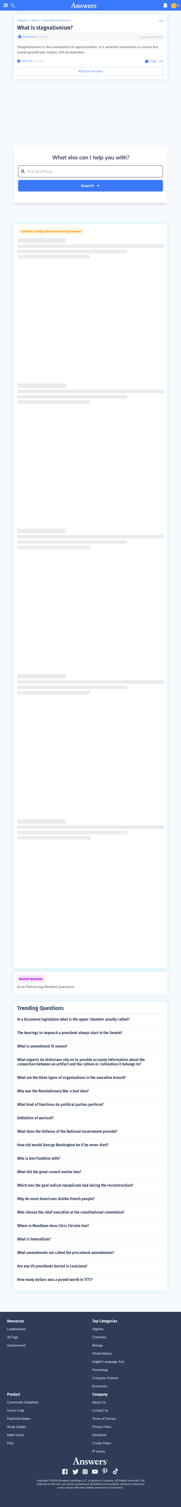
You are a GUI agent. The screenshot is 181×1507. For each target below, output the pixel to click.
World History (102, 1354)
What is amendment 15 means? (42, 1046)
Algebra (97, 1329)
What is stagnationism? (45, 27)
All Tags (12, 1337)
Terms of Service (104, 1419)
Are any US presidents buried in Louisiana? (52, 1266)
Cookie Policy (101, 1443)
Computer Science (105, 1378)
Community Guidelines (23, 1402)
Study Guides (16, 1427)
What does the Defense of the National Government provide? (67, 1131)
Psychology (100, 1370)
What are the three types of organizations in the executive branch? (71, 1077)
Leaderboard (16, 1329)
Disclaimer (99, 1435)
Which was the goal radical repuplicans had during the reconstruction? (75, 1185)
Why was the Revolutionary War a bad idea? (53, 1091)
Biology (97, 1345)
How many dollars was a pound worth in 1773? (55, 1279)
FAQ (10, 1443)
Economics (99, 1386)
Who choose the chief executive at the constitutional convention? (70, 1212)
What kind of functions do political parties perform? (60, 1104)
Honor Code (15, 1411)
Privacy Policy (101, 1427)
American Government (57, 20)
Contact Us (100, 1411)
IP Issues (98, 1451)
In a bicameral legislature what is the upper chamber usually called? (73, 1019)
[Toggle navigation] (6, 5)
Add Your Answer (90, 71)
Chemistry (99, 1337)
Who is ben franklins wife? (38, 1158)
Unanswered (16, 1345)
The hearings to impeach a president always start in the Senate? (69, 1032)
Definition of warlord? (35, 1118)
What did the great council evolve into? (49, 1171)
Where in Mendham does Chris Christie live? (53, 1225)
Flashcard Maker (18, 1419)
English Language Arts (108, 1362)
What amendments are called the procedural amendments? (65, 1252)
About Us (99, 1402)
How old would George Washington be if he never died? (63, 1145)
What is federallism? (34, 1239)
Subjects (22, 20)
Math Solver (15, 1435)
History (35, 20)
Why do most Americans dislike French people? (56, 1198)
